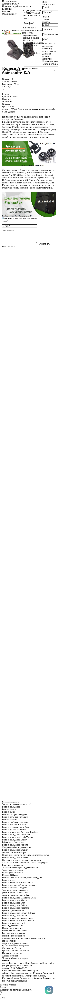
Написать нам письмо (12, 953)
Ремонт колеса (9, 809)
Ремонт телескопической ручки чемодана (22, 877)
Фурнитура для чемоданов (15, 943)
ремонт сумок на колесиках (15, 892)
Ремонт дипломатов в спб (14, 824)
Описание (7, 101)
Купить (5, 94)
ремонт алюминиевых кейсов (16, 895)
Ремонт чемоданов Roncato (15, 845)
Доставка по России (11, 948)
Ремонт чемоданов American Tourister (20, 832)
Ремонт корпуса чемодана (14, 814)
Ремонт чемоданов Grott (13, 923)
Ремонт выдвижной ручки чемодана (19, 885)
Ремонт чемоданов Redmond (15, 908)
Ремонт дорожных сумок (14, 829)
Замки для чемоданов (12, 870)
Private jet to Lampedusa (13, 842)
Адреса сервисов (10, 956)
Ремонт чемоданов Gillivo (14, 915)
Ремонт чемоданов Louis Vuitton (17, 837)
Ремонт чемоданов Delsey (14, 840)
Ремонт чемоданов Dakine (14, 905)
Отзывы (6, 104)
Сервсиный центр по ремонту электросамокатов (25, 855)
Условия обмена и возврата (15, 958)
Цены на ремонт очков (13, 910)
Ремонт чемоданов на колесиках (17, 918)
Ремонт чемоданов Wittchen (15, 857)
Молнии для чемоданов (13, 936)
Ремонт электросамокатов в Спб (17, 882)
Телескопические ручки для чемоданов (21, 867)
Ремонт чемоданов (11, 807)
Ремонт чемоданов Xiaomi (14, 900)
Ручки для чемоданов (12, 872)
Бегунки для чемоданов (13, 933)
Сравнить (6, 99)
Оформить (27, 990)
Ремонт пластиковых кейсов (15, 827)
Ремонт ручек (8, 812)
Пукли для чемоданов (12, 928)
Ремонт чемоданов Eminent (15, 850)
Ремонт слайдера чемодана (15, 822)
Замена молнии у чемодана (15, 890)
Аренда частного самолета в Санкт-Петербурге (24, 862)
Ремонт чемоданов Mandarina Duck (19, 898)
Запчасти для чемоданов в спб (16, 804)
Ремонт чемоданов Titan (13, 903)
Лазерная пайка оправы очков (16, 847)
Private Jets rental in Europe (14, 930)
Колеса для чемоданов (12, 865)
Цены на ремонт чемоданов (15, 950)
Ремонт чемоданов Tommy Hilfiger (18, 913)
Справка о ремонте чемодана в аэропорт (21, 860)
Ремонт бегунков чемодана (15, 817)
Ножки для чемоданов (13, 925)
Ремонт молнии (9, 819)
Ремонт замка (8, 880)
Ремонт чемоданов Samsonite (16, 834)
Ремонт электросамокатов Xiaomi (18, 920)
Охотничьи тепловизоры (14, 852)
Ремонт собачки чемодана (14, 887)
